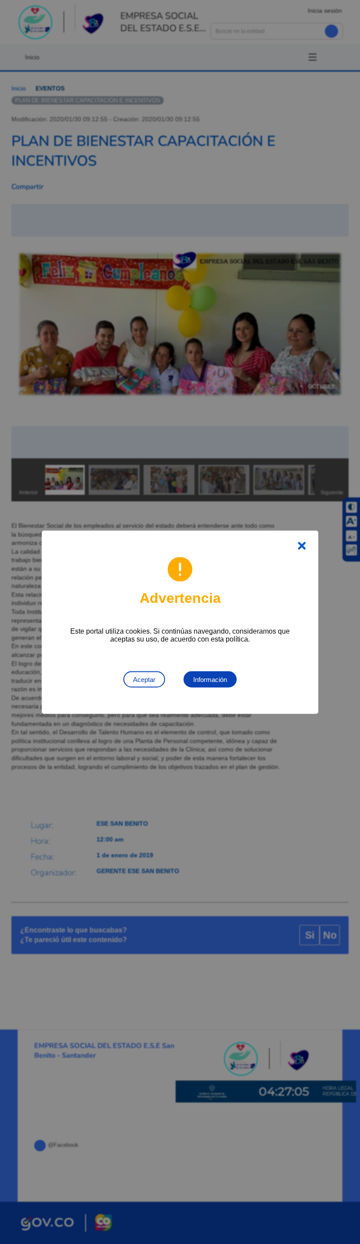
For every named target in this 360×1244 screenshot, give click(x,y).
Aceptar (144, 679)
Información (210, 679)
